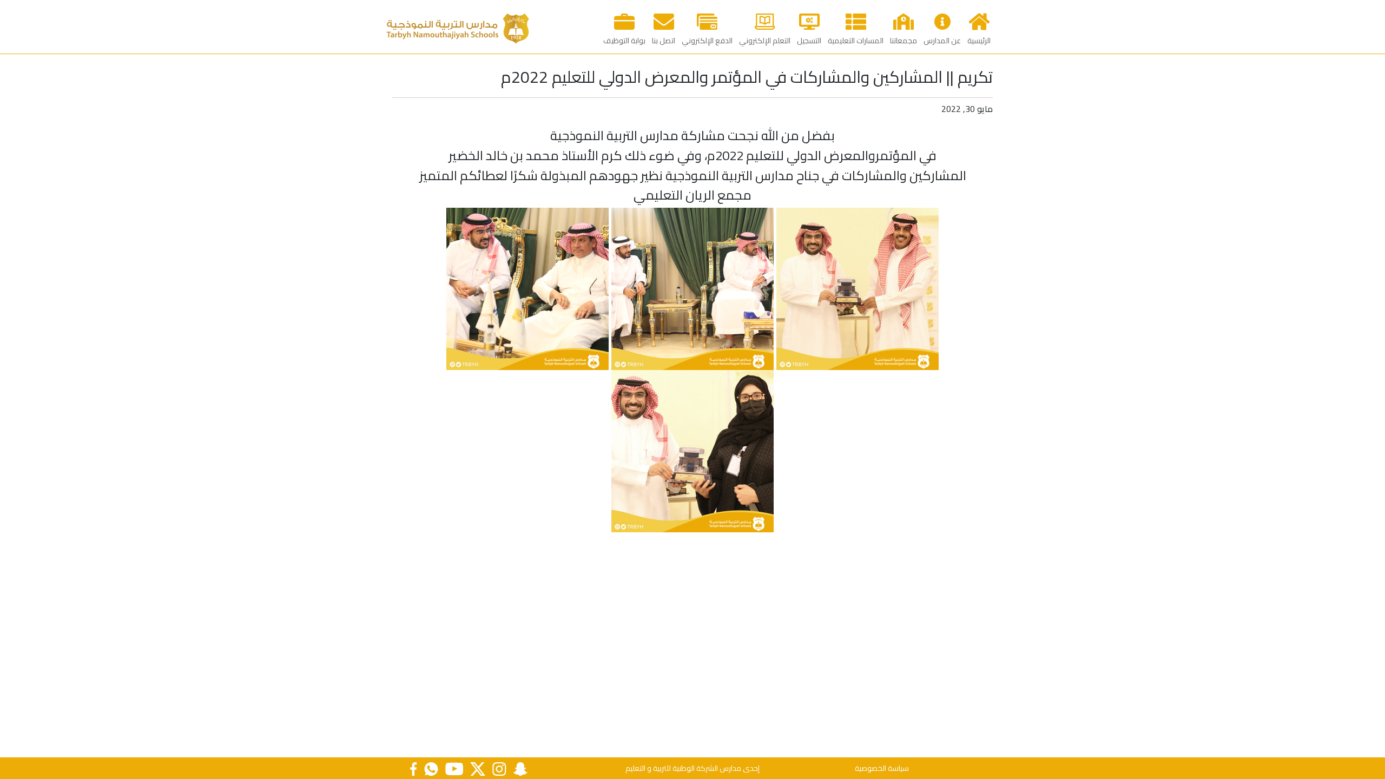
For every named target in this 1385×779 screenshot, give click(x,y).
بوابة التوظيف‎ (624, 41)
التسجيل (809, 41)
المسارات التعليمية (855, 41)
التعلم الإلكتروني (764, 41)
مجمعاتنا (903, 41)
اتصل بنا (663, 41)
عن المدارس (942, 41)
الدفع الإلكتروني (707, 41)
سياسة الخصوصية (882, 768)
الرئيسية (979, 41)
